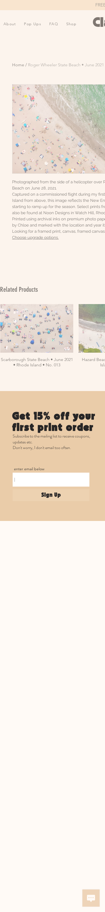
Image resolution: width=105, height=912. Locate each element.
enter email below (29, 469)
